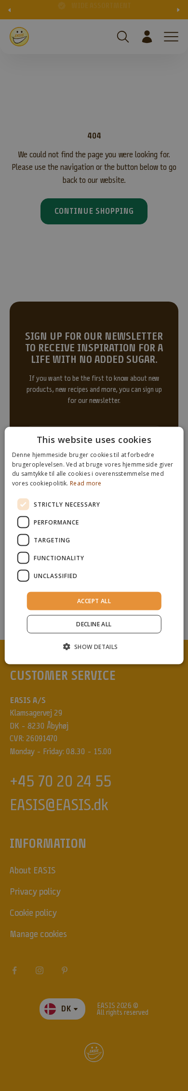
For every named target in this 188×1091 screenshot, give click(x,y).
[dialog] (94, 545)
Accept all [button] (94, 601)
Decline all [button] (93, 624)
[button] (94, 646)
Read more (86, 483)
